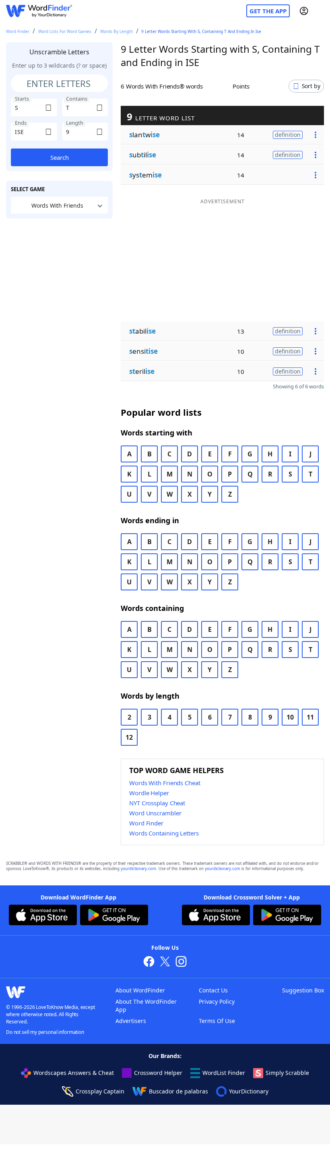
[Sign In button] (303, 11)
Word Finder (17, 31)
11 (310, 717)
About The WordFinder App (146, 1005)
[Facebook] (148, 962)
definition (288, 134)
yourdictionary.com (138, 868)
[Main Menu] (320, 11)
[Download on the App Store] (43, 916)
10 (290, 717)
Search (59, 157)
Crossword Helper (158, 1073)
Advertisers (131, 1021)
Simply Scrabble (287, 1073)
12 (129, 737)
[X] (165, 962)
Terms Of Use (217, 1021)
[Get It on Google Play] (114, 916)
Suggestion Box (303, 990)
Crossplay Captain (100, 1091)
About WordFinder (140, 990)
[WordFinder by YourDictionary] (39, 11)
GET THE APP (268, 11)
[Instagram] (181, 962)
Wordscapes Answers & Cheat (73, 1073)
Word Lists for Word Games (64, 31)
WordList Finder (223, 1073)
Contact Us (213, 990)
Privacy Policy (217, 1001)
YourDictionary (248, 1091)
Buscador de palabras (178, 1091)
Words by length (116, 31)
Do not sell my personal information (45, 1032)
